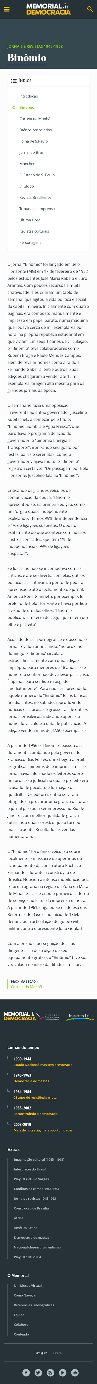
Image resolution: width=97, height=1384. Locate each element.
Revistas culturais (34, 231)
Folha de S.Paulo (33, 141)
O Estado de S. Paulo (37, 174)
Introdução (28, 96)
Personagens (30, 242)
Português (41, 1353)
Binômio (26, 107)
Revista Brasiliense (35, 197)
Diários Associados (35, 129)
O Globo (26, 186)
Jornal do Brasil (32, 152)
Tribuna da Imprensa (37, 208)
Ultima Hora (29, 219)
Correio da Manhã (34, 118)
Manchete (27, 163)
